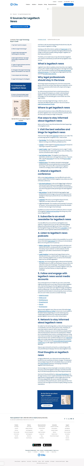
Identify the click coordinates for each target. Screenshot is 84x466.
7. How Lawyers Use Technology (19, 75)
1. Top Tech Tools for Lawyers (18, 45)
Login (72, 1)
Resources (15, 14)
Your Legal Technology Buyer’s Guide (24, 14)
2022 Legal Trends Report (62, 374)
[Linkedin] (68, 418)
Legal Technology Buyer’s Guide (46, 104)
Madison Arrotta (42, 39)
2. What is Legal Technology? (19, 48)
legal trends (64, 49)
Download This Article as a (19, 26)
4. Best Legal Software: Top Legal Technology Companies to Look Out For (20, 59)
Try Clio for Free (68, 4)
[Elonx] (66, 418)
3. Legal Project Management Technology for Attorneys (19, 53)
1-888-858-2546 (27, 418)
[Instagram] (73, 418)
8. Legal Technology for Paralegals (20, 79)
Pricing (45, 4)
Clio (11, 14)
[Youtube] (71, 418)
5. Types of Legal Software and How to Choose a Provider (20, 65)
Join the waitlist (21, 123)
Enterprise (40, 4)
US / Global (66, 1)
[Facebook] (64, 418)
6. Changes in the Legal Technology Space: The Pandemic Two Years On (20, 70)
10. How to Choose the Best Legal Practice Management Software (19, 95)
